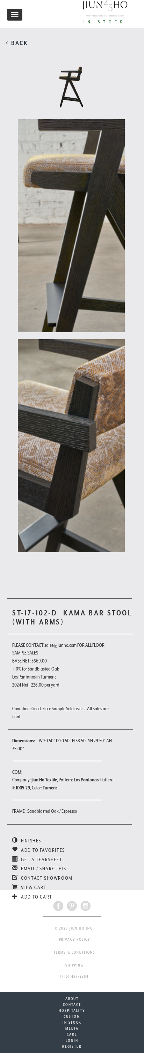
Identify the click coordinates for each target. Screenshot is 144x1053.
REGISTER (72, 1046)
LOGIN (72, 1040)
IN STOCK (72, 1022)
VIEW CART (33, 887)
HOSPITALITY (72, 1010)
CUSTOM (72, 1016)
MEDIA (72, 1028)
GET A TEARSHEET (41, 859)
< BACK (17, 42)
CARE (72, 1034)
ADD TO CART (36, 897)
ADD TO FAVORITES (42, 850)
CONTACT (72, 1004)
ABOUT (72, 999)
